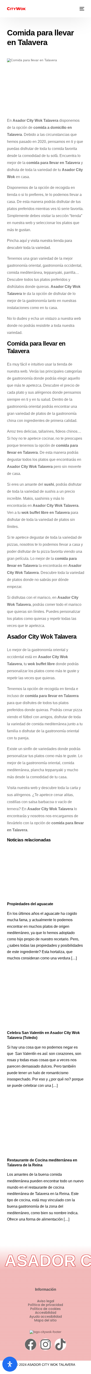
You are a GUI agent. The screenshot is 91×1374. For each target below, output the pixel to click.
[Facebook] (30, 1344)
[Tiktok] (60, 1344)
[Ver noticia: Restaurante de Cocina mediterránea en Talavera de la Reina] (45, 1129)
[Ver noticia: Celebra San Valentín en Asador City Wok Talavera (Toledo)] (45, 1002)
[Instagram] (45, 1344)
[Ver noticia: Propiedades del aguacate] (45, 873)
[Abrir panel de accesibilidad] (9, 1364)
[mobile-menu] (81, 8)
